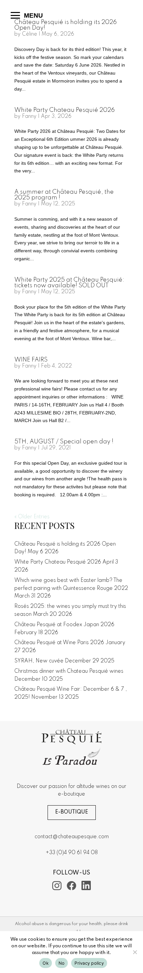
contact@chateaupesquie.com (72, 837)
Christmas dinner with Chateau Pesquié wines (68, 671)
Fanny (29, 116)
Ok (46, 963)
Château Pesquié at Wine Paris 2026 (59, 642)
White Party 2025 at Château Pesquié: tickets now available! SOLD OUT (69, 283)
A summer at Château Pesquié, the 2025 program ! (64, 195)
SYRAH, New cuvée (39, 661)
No (62, 963)
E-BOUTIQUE (71, 812)
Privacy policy (89, 963)
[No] (134, 952)
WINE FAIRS (31, 360)
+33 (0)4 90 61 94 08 (72, 852)
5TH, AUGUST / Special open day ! (63, 442)
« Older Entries (32, 517)
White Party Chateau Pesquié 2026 (64, 110)
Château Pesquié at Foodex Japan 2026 (64, 624)
